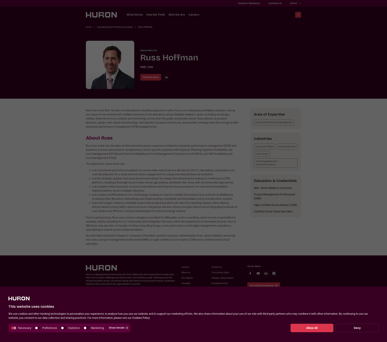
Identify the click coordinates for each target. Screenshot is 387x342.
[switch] (21, 328)
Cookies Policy (141, 317)
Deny (357, 328)
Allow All (312, 328)
